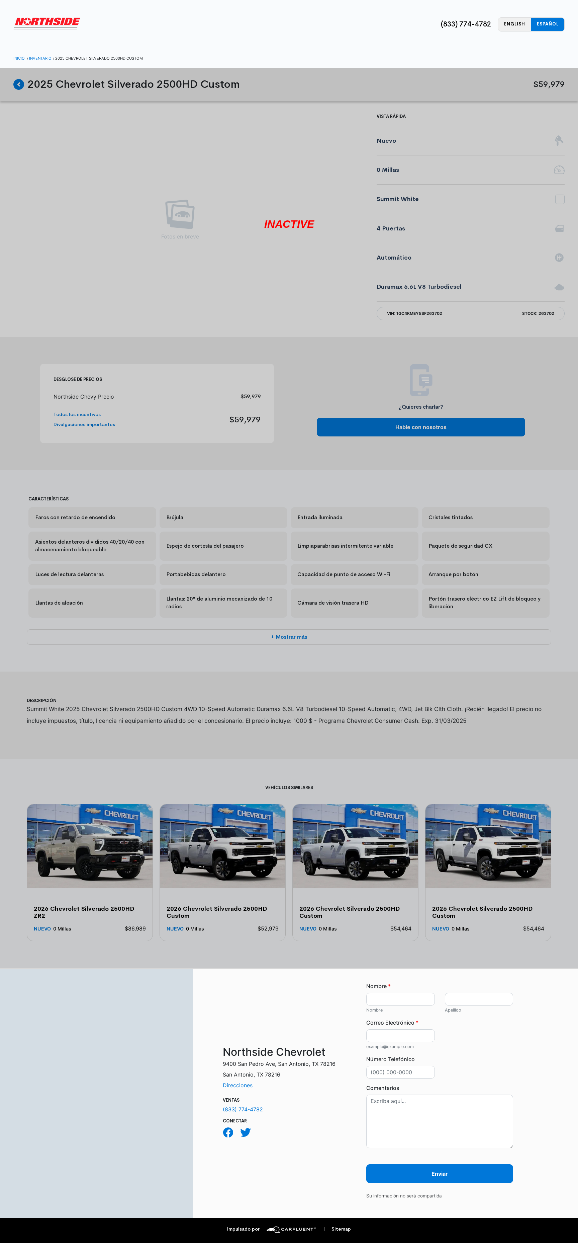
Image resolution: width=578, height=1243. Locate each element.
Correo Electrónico (392, 1022)
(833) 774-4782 (466, 24)
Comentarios (382, 1088)
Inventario (40, 58)
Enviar (439, 1173)
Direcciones (238, 1085)
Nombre (378, 986)
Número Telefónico (390, 1059)
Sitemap (337, 1229)
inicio (19, 58)
